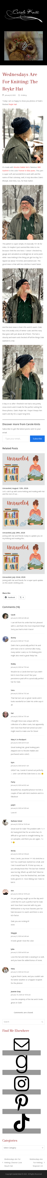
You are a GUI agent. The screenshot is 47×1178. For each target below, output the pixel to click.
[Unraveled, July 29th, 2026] (23, 513)
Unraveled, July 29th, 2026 (13, 532)
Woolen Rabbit (19, 167)
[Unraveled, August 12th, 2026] (23, 469)
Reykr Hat (13, 104)
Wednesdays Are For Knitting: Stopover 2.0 (35, 1163)
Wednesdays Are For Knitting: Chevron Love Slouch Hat (12, 1163)
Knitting (24, 95)
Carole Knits (17, 1174)
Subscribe (37, 438)
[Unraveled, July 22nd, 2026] (23, 558)
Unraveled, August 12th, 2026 (15, 488)
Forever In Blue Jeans (27, 170)
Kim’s (28, 167)
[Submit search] (42, 1022)
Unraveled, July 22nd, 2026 (13, 577)
